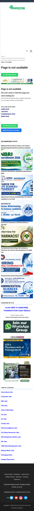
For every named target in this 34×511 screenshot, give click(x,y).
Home (2, 56)
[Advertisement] (17, 31)
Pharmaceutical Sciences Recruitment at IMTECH (15, 275)
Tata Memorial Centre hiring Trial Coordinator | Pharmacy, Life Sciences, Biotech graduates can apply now (16, 250)
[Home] (17, 7)
